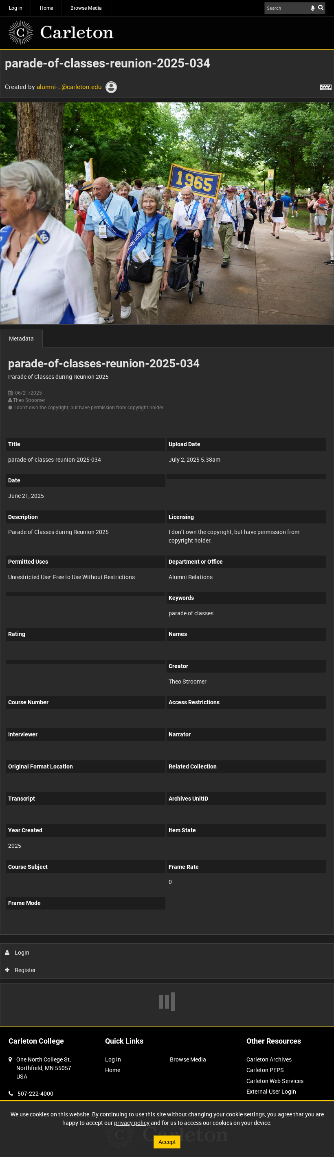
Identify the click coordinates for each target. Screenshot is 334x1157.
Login (21, 952)
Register (24, 970)
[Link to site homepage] (61, 32)
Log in (15, 7)
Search (320, 7)
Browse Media (86, 7)
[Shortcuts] (326, 85)
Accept (167, 1142)
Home (46, 7)
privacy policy (131, 1123)
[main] (167, 538)
